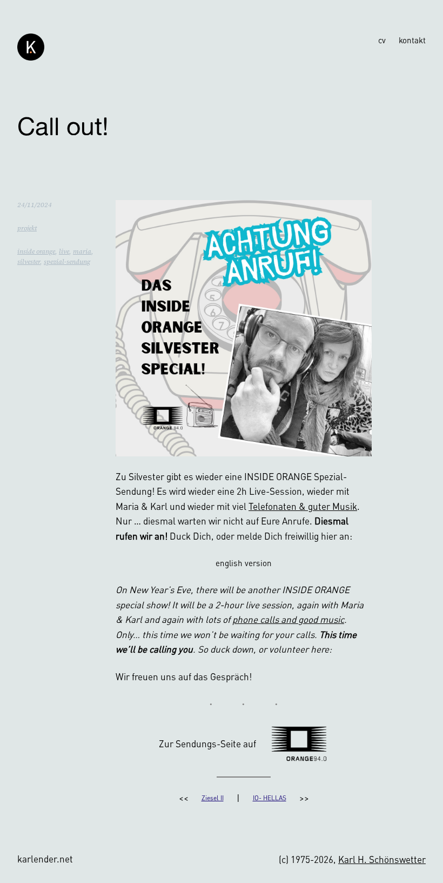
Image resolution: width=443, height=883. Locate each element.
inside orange (36, 251)
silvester (28, 261)
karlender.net (45, 859)
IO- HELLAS (269, 798)
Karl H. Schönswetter (382, 859)
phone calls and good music (288, 619)
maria (82, 251)
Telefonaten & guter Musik (303, 506)
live (64, 251)
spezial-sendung (67, 261)
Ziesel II (213, 798)
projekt (27, 228)
